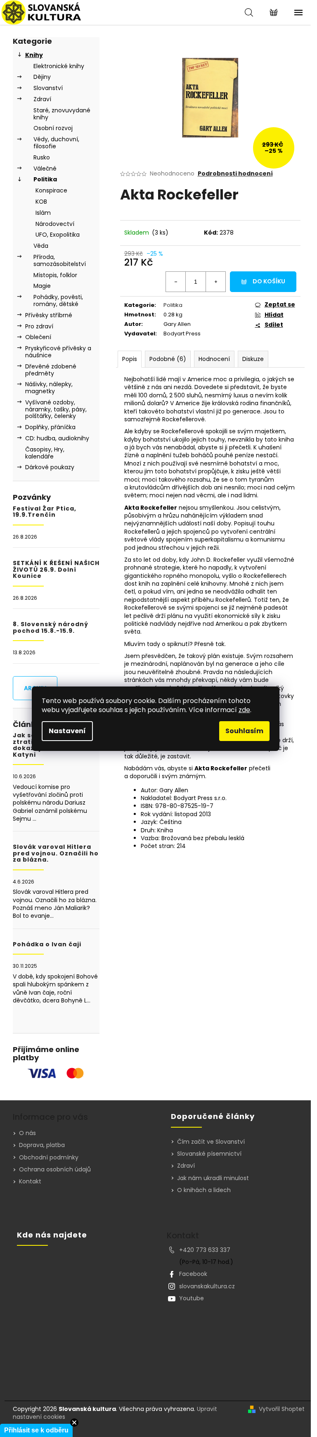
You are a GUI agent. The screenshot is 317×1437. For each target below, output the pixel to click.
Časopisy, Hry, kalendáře (44, 453)
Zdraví (42, 99)
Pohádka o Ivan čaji (47, 944)
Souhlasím (244, 731)
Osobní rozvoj (53, 128)
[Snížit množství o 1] (176, 282)
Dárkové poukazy (49, 467)
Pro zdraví (39, 326)
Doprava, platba (42, 1145)
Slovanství (48, 88)
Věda (40, 246)
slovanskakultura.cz (207, 1286)
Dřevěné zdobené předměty (50, 370)
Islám (43, 213)
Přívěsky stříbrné (48, 315)
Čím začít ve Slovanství (211, 1142)
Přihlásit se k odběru (36, 1430)
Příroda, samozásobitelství (59, 260)
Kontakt (30, 1181)
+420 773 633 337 (204, 1250)
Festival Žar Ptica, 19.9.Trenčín (44, 512)
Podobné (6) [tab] (167, 359)
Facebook (193, 1274)
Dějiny (42, 77)
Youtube (191, 1298)
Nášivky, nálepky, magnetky (49, 387)
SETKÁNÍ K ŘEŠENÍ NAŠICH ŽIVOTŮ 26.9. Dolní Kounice (56, 569)
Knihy (34, 55)
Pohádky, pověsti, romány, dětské (58, 300)
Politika (45, 179)
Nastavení (67, 731)
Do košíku (269, 281)
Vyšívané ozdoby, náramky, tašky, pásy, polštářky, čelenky (56, 409)
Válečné (45, 168)
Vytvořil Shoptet (282, 1409)
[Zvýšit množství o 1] (215, 282)
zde (244, 710)
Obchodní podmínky (48, 1157)
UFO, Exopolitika (57, 234)
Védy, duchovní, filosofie (56, 142)
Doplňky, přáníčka (50, 427)
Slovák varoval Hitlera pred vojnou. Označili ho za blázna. (56, 853)
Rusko (41, 157)
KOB (41, 201)
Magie (42, 286)
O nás (27, 1133)
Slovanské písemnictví (209, 1154)
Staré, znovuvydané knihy (61, 113)
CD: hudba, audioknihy (57, 438)
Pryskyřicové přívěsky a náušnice (58, 351)
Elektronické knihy (58, 66)
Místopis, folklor (55, 275)
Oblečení (38, 337)
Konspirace (51, 190)
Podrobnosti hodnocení (235, 174)
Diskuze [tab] (253, 359)
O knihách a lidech (204, 1190)
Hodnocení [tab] (214, 359)
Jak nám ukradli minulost (213, 1178)
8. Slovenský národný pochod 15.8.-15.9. (50, 627)
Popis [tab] (129, 359)
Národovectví (54, 224)
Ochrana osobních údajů (55, 1169)
